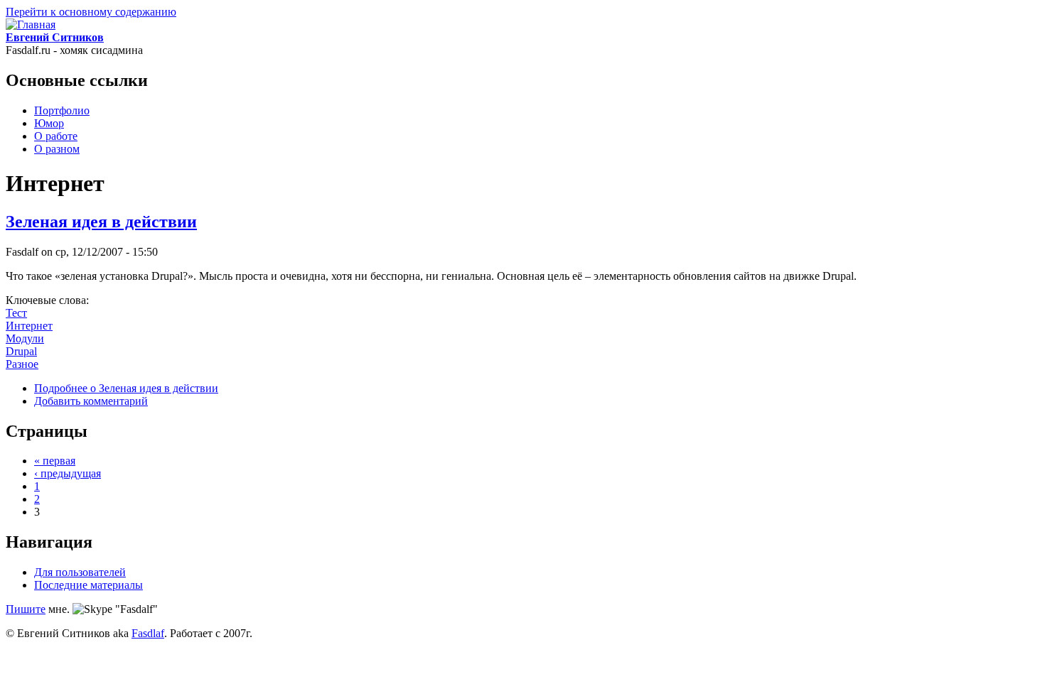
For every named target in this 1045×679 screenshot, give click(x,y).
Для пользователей (80, 572)
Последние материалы (88, 585)
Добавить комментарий (91, 401)
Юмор (49, 123)
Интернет (29, 326)
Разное (22, 364)
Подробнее (126, 388)
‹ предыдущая (67, 473)
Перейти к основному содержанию (91, 12)
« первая (54, 461)
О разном (57, 149)
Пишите (25, 609)
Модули (25, 338)
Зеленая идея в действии (101, 221)
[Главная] (30, 24)
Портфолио (62, 110)
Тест (16, 313)
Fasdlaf (148, 633)
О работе (55, 136)
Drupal (21, 351)
